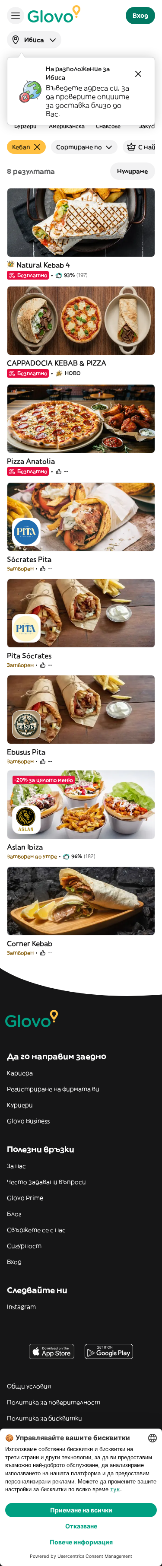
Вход (14, 1262)
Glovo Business (28, 1121)
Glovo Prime (25, 1198)
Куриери (20, 1105)
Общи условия (29, 1386)
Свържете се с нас (36, 1230)
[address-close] (138, 74)
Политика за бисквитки (44, 1418)
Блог (14, 1214)
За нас (16, 1166)
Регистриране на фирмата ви (53, 1089)
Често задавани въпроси (46, 1182)
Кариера (20, 1073)
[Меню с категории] (15, 15)
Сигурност (24, 1246)
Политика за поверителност (53, 1402)
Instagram (21, 1307)
